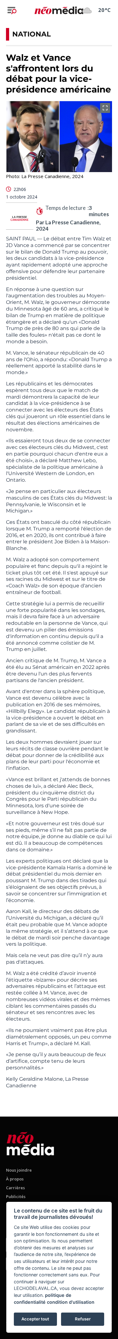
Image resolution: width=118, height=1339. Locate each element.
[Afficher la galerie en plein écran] (105, 108)
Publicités (15, 1196)
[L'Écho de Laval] (30, 1142)
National (31, 34)
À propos (15, 1179)
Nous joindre (19, 1170)
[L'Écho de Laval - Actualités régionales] (59, 10)
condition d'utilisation (70, 1302)
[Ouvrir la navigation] (12, 10)
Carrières (15, 1188)
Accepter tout (35, 1318)
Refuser (83, 1318)
